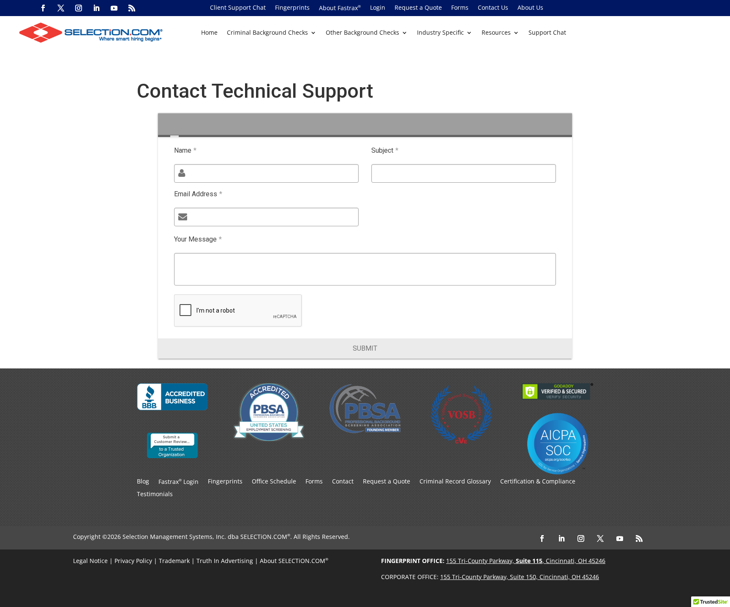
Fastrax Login (178, 482)
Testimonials (155, 494)
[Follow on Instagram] (78, 8)
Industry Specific (440, 33)
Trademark (174, 561)
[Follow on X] (61, 8)
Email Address (198, 194)
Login (377, 8)
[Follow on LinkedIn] (96, 8)
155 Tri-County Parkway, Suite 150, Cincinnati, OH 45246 (519, 577)
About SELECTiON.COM (292, 561)
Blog (143, 481)
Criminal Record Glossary (455, 481)
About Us (530, 8)
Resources (496, 33)
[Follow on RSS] (132, 8)
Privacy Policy (133, 561)
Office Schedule (274, 481)
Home (209, 33)
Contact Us (493, 8)
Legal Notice (90, 561)
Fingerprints (292, 8)
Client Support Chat (238, 8)
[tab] (174, 125)
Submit (365, 348)
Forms (460, 8)
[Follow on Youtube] (114, 8)
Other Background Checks (362, 33)
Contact (343, 481)
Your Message (198, 239)
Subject (384, 150)
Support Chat (547, 33)
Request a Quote (418, 8)
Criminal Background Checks (267, 33)
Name (185, 150)
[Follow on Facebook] (43, 8)
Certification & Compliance (537, 481)
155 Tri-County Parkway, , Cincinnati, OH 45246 (525, 561)
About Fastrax (340, 8)
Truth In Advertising (224, 561)
